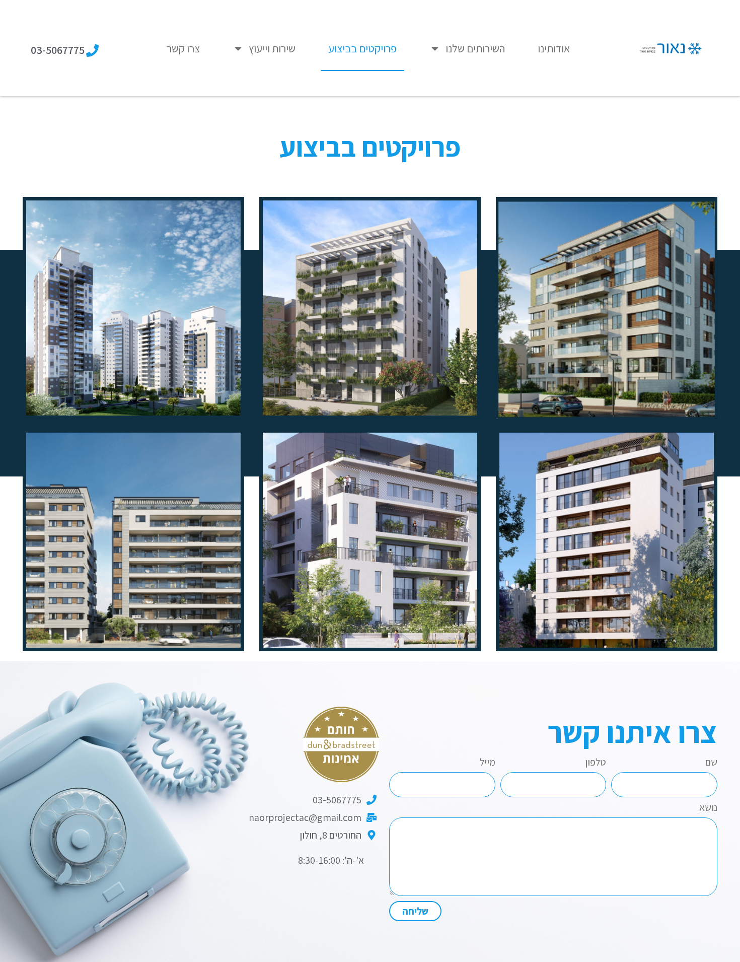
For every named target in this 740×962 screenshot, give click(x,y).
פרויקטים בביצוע (362, 48)
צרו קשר (183, 48)
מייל (487, 763)
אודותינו (554, 48)
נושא (708, 808)
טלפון (595, 763)
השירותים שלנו (475, 48)
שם (711, 763)
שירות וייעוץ (272, 48)
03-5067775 (58, 50)
